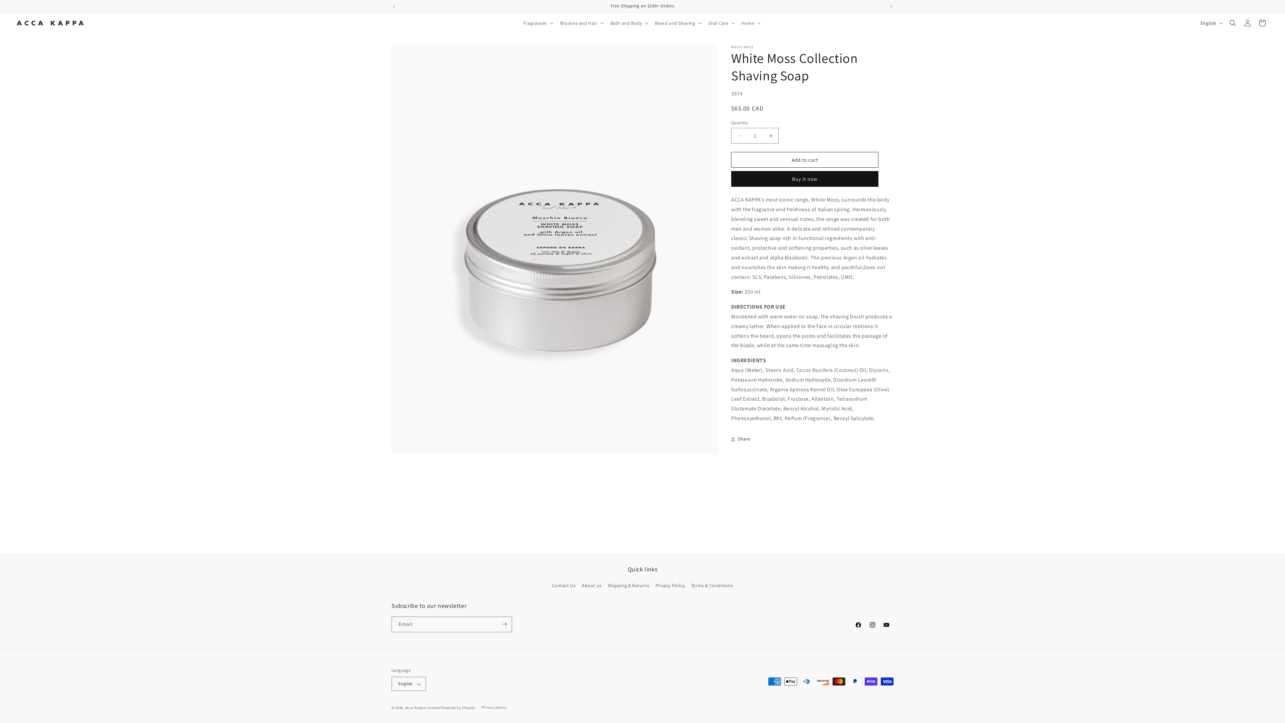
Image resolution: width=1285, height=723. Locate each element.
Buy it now (805, 179)
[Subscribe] (504, 624)
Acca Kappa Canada (422, 707)
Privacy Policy (670, 586)
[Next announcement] (891, 6)
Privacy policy (494, 707)
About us (592, 586)
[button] (537, 23)
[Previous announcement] (394, 6)
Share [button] (744, 439)
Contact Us (564, 586)
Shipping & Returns (628, 586)
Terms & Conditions (712, 586)
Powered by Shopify (458, 707)
